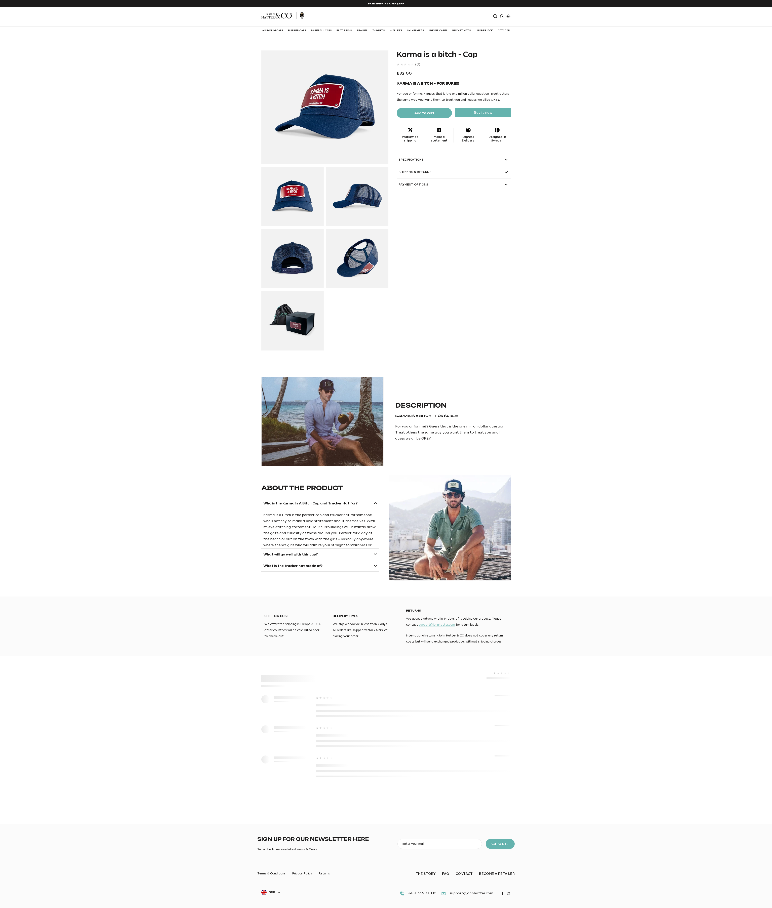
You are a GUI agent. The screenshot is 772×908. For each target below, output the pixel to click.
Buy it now (483, 113)
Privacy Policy (302, 874)
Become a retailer (497, 873)
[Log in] (501, 16)
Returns (324, 874)
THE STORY (426, 873)
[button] (495, 16)
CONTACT (464, 873)
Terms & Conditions (271, 874)
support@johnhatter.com (437, 624)
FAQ (445, 873)
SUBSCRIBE (500, 844)
